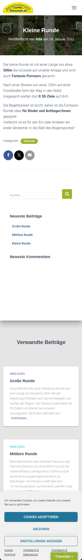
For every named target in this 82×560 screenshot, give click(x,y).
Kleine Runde (21, 243)
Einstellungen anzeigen (41, 541)
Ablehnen (41, 529)
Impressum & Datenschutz (31, 552)
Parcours (29, 141)
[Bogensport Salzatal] (19, 7)
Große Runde (21, 226)
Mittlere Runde (22, 235)
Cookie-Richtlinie (9, 552)
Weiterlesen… (20, 418)
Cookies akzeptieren (41, 517)
